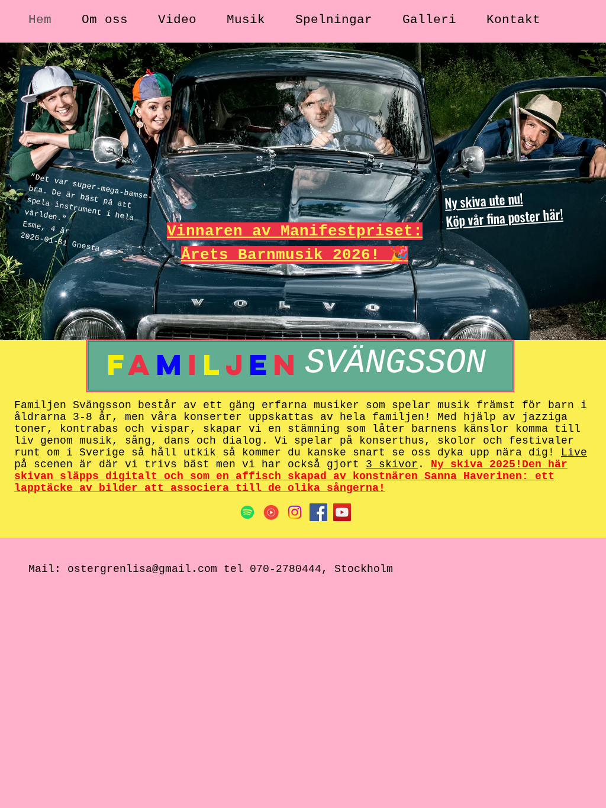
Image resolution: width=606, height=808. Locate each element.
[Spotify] (247, 512)
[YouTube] (342, 512)
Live (574, 452)
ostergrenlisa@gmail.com (142, 569)
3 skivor (392, 464)
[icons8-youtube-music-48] (271, 512)
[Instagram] (295, 512)
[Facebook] (318, 512)
